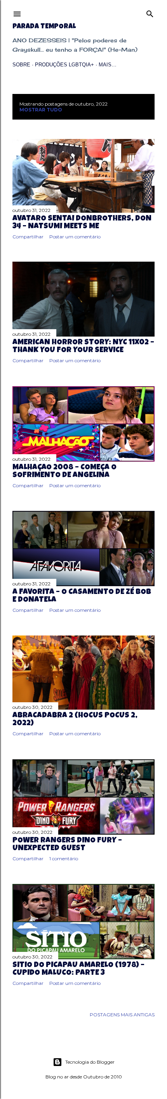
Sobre (21, 65)
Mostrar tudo (40, 110)
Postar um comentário (75, 237)
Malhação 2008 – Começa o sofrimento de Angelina (64, 471)
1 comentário (63, 858)
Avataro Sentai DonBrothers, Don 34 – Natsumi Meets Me (81, 223)
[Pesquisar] (150, 12)
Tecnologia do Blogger (90, 1062)
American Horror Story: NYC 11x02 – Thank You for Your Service (83, 346)
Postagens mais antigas (122, 1014)
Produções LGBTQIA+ (64, 65)
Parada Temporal (44, 26)
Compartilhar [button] (27, 237)
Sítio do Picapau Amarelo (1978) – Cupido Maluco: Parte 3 (78, 969)
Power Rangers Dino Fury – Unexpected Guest (67, 844)
